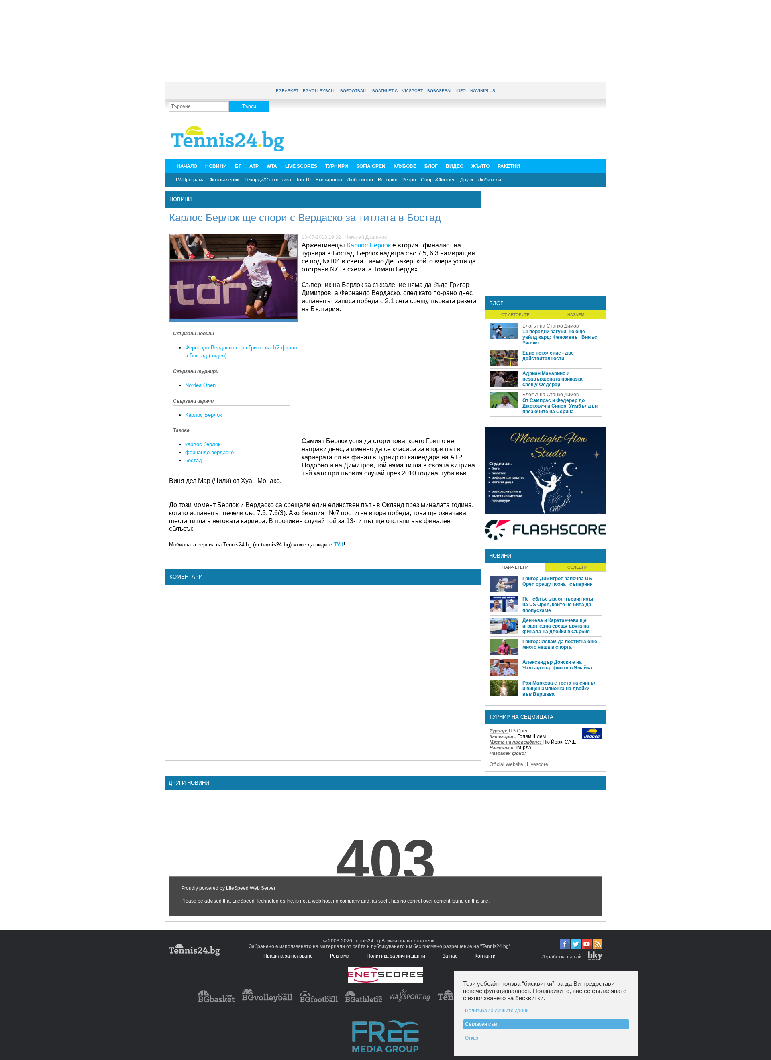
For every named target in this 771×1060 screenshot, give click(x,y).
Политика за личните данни (497, 1010)
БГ (238, 166)
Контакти (485, 956)
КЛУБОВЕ (405, 166)
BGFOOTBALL (354, 90)
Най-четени (515, 567)
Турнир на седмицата (521, 717)
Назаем (575, 314)
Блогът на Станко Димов (550, 326)
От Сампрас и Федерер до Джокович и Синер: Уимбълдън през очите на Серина (560, 406)
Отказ (471, 1038)
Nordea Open (200, 385)
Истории (388, 180)
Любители (489, 180)
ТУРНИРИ (336, 166)
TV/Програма (190, 180)
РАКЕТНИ (509, 166)
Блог (496, 303)
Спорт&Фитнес (438, 180)
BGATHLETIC (385, 90)
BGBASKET (287, 90)
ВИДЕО (454, 166)
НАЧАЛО (187, 166)
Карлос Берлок (203, 415)
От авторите (515, 314)
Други (466, 180)
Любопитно (360, 180)
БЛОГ (431, 166)
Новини (180, 199)
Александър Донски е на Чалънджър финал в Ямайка (557, 665)
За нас (450, 956)
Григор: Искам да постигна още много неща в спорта (559, 644)
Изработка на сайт (562, 957)
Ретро (409, 180)
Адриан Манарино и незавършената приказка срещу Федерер (552, 379)
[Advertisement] (385, 40)
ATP (254, 166)
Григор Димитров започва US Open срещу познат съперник (557, 581)
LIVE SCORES (301, 166)
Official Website (506, 764)
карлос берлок (202, 444)
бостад (193, 460)
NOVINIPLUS (482, 90)
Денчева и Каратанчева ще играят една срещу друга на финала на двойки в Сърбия (556, 626)
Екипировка (329, 180)
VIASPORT (412, 90)
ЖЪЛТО (480, 166)
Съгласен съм (481, 1024)
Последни (576, 567)
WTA (272, 166)
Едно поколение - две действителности (548, 355)
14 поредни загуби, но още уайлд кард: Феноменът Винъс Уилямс (559, 337)
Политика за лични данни (396, 956)
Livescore (537, 764)
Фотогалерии (225, 180)
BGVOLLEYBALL (319, 90)
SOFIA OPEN (371, 166)
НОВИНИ (216, 166)
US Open (519, 731)
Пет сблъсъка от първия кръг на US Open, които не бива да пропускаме (558, 604)
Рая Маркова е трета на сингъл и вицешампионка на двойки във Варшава (559, 688)
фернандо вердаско (209, 452)
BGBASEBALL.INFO (446, 90)
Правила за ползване (288, 956)
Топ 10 (303, 180)
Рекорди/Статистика (268, 180)
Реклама (339, 956)
